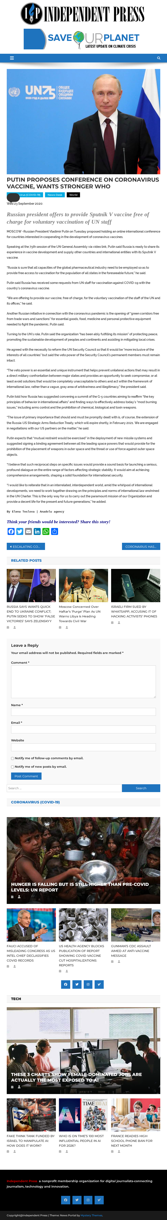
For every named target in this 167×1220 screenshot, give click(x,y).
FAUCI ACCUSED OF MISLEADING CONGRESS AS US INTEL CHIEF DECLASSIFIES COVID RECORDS (31, 953)
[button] (13, 197)
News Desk (55, 194)
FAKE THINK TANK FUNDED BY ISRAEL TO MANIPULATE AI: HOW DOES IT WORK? (31, 1141)
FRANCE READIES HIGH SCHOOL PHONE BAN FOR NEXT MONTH (131, 1141)
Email (16, 723)
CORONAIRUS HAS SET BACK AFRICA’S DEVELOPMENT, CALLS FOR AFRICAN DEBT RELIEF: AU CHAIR (142, 547)
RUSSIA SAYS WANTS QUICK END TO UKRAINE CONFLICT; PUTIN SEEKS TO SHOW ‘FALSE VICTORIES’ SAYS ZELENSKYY (31, 614)
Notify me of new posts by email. (41, 767)
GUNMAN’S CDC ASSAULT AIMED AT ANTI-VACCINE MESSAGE (131, 951)
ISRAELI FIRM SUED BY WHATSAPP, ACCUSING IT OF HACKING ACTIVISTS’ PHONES (134, 611)
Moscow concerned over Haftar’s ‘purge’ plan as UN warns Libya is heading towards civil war (79, 614)
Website (17, 740)
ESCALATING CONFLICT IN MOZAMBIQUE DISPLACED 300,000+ (29, 547)
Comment (20, 663)
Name (17, 705)
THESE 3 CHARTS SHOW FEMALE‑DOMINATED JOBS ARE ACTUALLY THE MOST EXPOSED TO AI (76, 1077)
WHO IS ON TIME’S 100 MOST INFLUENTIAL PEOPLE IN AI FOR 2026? (81, 1141)
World (73, 194)
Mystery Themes (91, 1215)
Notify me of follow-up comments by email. (49, 758)
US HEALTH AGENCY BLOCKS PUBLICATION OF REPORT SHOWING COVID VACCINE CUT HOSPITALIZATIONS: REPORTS (81, 955)
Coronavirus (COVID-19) (24, 194)
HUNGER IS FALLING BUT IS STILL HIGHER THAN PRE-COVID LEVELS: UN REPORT (80, 887)
